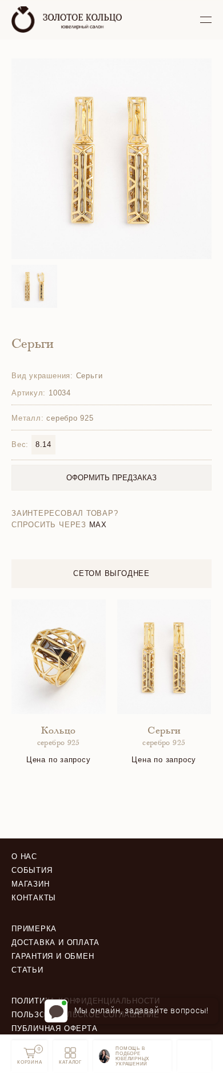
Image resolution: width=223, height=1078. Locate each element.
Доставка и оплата (55, 942)
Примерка (34, 928)
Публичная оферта (54, 1028)
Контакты (33, 897)
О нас (24, 856)
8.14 (43, 444)
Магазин (30, 884)
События (31, 870)
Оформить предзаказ (111, 477)
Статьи (27, 970)
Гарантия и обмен (52, 956)
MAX (98, 524)
